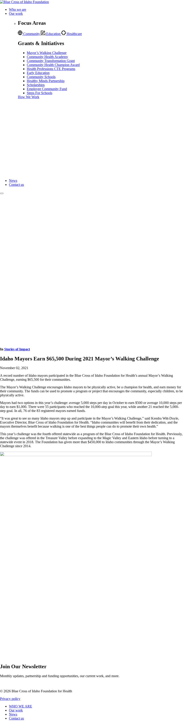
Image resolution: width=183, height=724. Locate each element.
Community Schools (41, 77)
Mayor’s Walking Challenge (47, 53)
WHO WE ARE (20, 706)
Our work (16, 13)
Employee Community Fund (47, 89)
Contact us (16, 184)
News (13, 180)
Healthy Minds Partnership (45, 81)
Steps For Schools (39, 93)
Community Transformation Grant (51, 61)
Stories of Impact (17, 349)
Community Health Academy (47, 57)
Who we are (17, 9)
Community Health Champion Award (53, 65)
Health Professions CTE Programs (51, 69)
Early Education (38, 73)
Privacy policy (10, 699)
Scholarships (36, 85)
